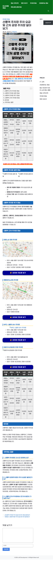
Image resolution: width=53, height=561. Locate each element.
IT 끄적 (42, 82)
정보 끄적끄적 (15, 3)
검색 (41, 19)
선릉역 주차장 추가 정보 (12, 95)
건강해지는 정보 (43, 3)
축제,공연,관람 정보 (16, 7)
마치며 (7, 100)
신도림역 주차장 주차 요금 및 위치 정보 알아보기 (17, 515)
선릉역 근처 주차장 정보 (12, 91)
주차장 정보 (33, 3)
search (48, 23)
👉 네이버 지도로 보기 (18, 273)
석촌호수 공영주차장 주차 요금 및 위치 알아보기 (17, 517)
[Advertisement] (45, 50)
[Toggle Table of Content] (30, 88)
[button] (48, 11)
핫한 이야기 (24, 3)
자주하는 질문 (9, 102)
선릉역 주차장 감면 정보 (12, 93)
